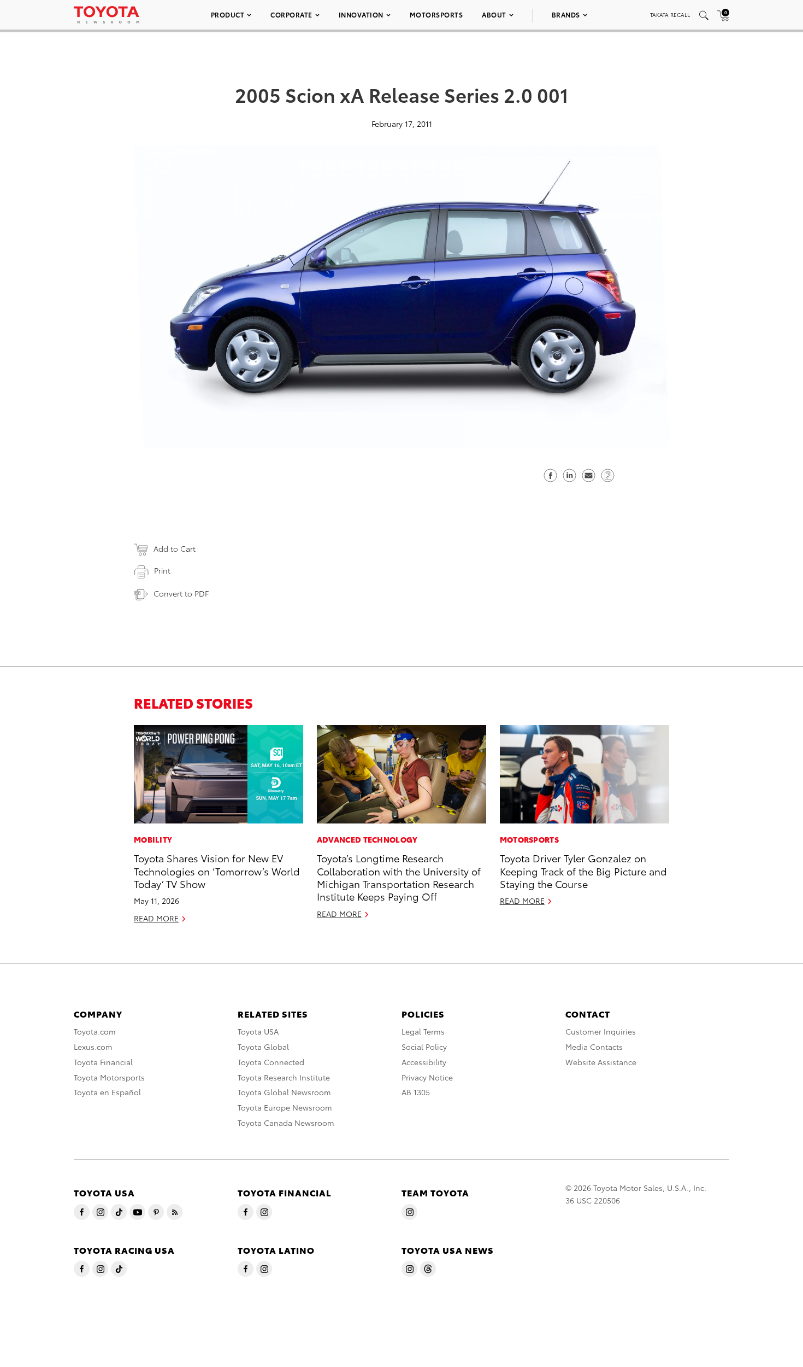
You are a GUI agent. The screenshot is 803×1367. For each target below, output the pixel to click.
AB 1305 (416, 1091)
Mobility (153, 839)
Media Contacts (594, 1046)
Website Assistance (600, 1061)
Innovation (361, 14)
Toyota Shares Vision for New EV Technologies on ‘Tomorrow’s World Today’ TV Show (217, 870)
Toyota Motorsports (109, 1077)
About (494, 14)
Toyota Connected (271, 1061)
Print (162, 570)
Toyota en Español (107, 1091)
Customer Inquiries (600, 1031)
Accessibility (424, 1061)
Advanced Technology (367, 839)
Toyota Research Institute (284, 1077)
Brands (566, 14)
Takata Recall (670, 14)
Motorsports (436, 14)
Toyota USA (258, 1031)
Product (228, 14)
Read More (156, 918)
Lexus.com (93, 1046)
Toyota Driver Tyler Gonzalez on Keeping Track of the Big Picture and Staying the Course (583, 870)
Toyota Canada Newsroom (286, 1122)
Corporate (291, 14)
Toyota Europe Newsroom (285, 1107)
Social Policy (424, 1046)
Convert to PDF (181, 593)
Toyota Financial (103, 1061)
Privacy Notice (427, 1077)
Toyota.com (95, 1031)
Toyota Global (263, 1046)
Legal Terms (423, 1031)
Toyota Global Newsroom (284, 1091)
